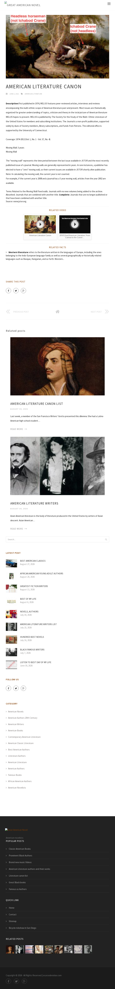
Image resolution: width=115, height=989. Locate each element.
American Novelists (17, 787)
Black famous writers (32, 649)
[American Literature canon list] (57, 366)
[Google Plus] (23, 290)
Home (11, 907)
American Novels (16, 711)
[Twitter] (16, 290)
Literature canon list (18, 875)
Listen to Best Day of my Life (35, 662)
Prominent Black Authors (20, 855)
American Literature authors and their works (29, 869)
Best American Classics (33, 560)
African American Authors (20, 781)
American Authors (16, 768)
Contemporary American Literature (24, 736)
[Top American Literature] (39, 949)
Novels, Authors (29, 611)
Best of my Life (28, 598)
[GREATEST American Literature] (68, 949)
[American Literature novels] (78, 949)
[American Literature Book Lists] (49, 949)
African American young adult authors (41, 573)
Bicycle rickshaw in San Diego (22, 927)
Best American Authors (19, 749)
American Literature (33, 94)
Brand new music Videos (20, 862)
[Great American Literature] (59, 949)
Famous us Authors (18, 889)
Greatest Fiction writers (34, 586)
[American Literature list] (29, 949)
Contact (12, 914)
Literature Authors (17, 755)
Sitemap (12, 921)
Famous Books (15, 775)
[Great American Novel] (22, 5)
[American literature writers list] (88, 949)
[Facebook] (8, 290)
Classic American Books (20, 848)
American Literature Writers (34, 503)
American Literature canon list (36, 404)
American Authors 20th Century (22, 717)
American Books (15, 730)
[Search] (106, 539)
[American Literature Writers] (57, 465)
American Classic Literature (21, 743)
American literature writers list (38, 624)
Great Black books (17, 882)
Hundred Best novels (32, 637)
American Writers (16, 724)
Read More (16, 429)
